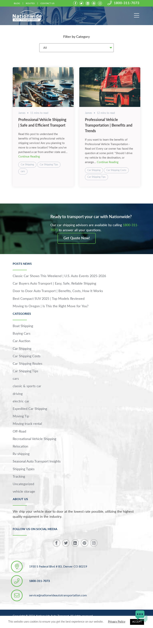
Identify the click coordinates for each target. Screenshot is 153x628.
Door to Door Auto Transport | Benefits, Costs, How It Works (58, 291)
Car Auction (21, 341)
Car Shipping (27, 164)
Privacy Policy (116, 621)
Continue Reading (29, 156)
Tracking (19, 476)
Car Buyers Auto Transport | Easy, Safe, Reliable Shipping (54, 283)
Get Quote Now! (76, 238)
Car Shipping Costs (116, 170)
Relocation (20, 446)
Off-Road (19, 431)
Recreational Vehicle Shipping (34, 439)
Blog (17, 3)
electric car (21, 401)
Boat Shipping (23, 326)
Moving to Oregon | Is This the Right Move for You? (50, 306)
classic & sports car (27, 386)
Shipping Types (24, 469)
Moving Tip (21, 416)
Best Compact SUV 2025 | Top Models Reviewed (49, 299)
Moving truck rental (27, 424)
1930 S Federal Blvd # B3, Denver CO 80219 (58, 566)
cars (23, 171)
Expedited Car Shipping (30, 409)
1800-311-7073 (126, 3)
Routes (30, 3)
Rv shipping (21, 454)
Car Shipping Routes (27, 363)
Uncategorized (23, 484)
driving (18, 394)
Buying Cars (21, 333)
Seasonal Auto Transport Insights (37, 461)
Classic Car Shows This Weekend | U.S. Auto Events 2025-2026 (59, 276)
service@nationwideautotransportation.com (58, 595)
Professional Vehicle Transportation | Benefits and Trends (108, 125)
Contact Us (47, 3)
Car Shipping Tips (49, 164)
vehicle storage (24, 491)
